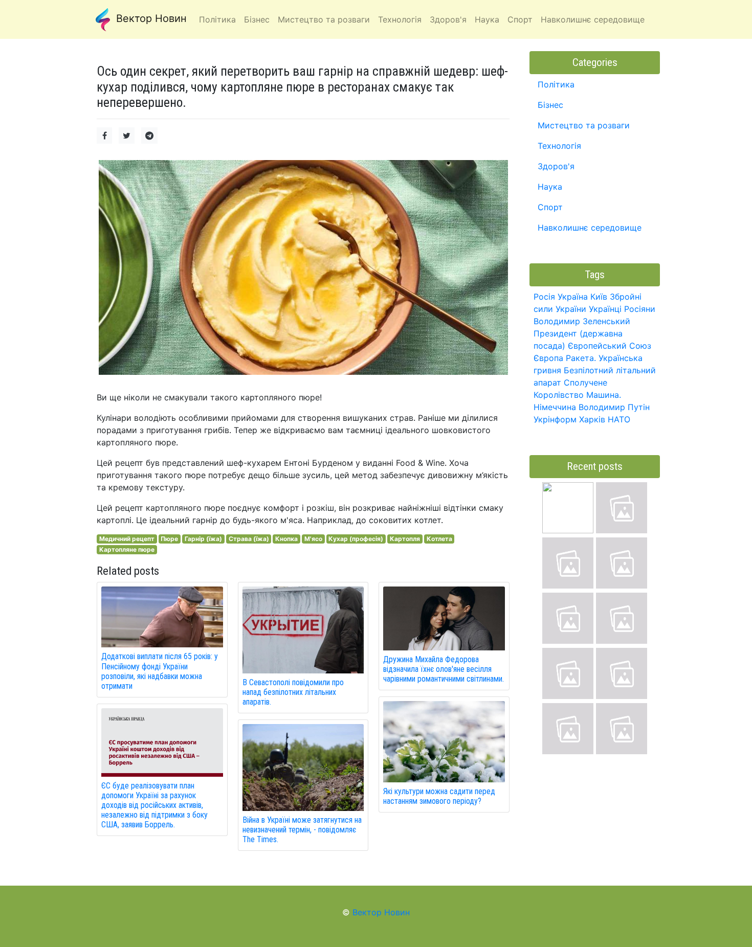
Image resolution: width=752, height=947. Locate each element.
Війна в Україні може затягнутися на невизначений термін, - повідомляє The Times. (302, 829)
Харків (592, 419)
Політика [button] (217, 19)
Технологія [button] (400, 19)
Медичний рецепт (126, 539)
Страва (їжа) (249, 539)
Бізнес (550, 105)
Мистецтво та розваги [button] (324, 19)
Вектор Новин (150, 18)
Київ (598, 296)
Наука (550, 187)
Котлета (439, 539)
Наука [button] (487, 19)
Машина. (603, 395)
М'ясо (313, 539)
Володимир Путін (614, 407)
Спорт (550, 207)
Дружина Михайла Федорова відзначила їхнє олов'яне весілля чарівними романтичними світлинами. (443, 669)
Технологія (559, 146)
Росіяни (639, 309)
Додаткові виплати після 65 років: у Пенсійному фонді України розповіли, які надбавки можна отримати (159, 671)
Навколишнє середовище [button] (593, 19)
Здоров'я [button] (448, 19)
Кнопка (286, 539)
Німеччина (555, 407)
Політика (556, 84)
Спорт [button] (520, 19)
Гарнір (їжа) (203, 539)
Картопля (405, 539)
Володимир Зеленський (582, 321)
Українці (605, 309)
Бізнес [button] (257, 19)
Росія (544, 296)
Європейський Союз (609, 346)
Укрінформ (555, 419)
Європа (548, 358)
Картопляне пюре (126, 549)
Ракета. (581, 358)
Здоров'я (556, 166)
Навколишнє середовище (590, 227)
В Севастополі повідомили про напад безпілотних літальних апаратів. (293, 692)
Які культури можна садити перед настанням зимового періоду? (439, 796)
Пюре (169, 539)
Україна (573, 296)
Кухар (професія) (355, 539)
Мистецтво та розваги (584, 125)
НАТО (619, 419)
